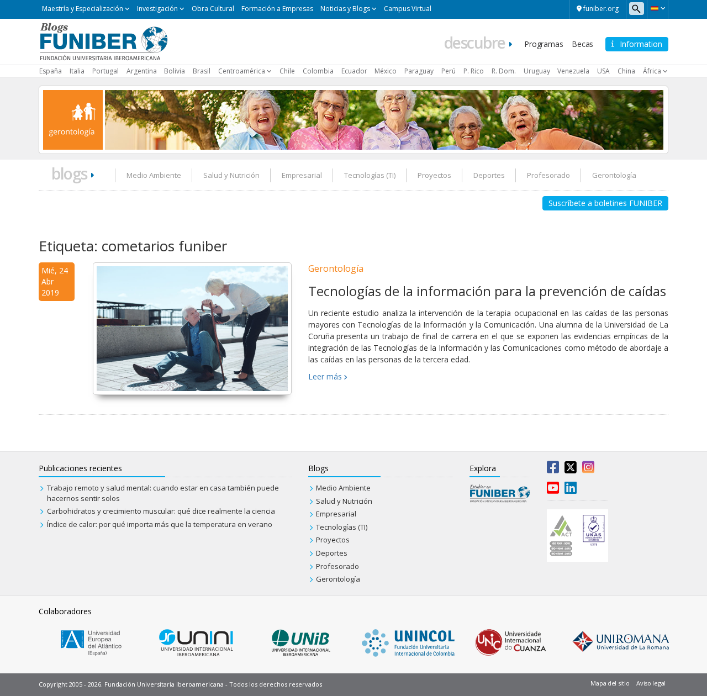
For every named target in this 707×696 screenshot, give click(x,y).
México (385, 71)
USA (603, 71)
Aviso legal (651, 683)
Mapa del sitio (609, 683)
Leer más (325, 376)
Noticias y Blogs (345, 8)
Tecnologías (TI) (369, 175)
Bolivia (174, 71)
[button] (657, 8)
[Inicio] (103, 41)
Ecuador (354, 71)
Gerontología (614, 175)
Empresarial (302, 175)
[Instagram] (588, 469)
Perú (448, 71)
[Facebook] (553, 469)
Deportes (489, 175)
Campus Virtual (407, 8)
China (626, 71)
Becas (582, 44)
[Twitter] (570, 469)
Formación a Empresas (277, 8)
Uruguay (537, 71)
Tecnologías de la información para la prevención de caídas (487, 291)
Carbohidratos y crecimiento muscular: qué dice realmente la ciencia (161, 511)
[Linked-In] (570, 490)
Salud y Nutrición (231, 175)
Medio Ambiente (153, 175)
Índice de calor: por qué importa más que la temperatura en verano (159, 524)
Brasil (201, 71)
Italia (77, 71)
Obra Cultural (213, 8)
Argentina (141, 71)
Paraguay (419, 71)
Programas (543, 44)
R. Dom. (504, 71)
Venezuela (573, 71)
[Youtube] (553, 490)
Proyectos (434, 175)
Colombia (318, 71)
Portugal (105, 71)
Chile (287, 71)
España (50, 71)
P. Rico (473, 71)
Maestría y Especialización (82, 8)
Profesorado (548, 175)
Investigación (157, 8)
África (652, 71)
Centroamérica (241, 71)
